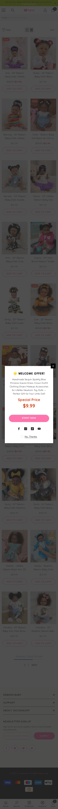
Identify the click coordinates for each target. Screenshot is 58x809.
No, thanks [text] (31, 436)
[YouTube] (39, 428)
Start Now (29, 417)
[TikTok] (32, 428)
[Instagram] (25, 428)
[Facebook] (18, 428)
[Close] (53, 365)
